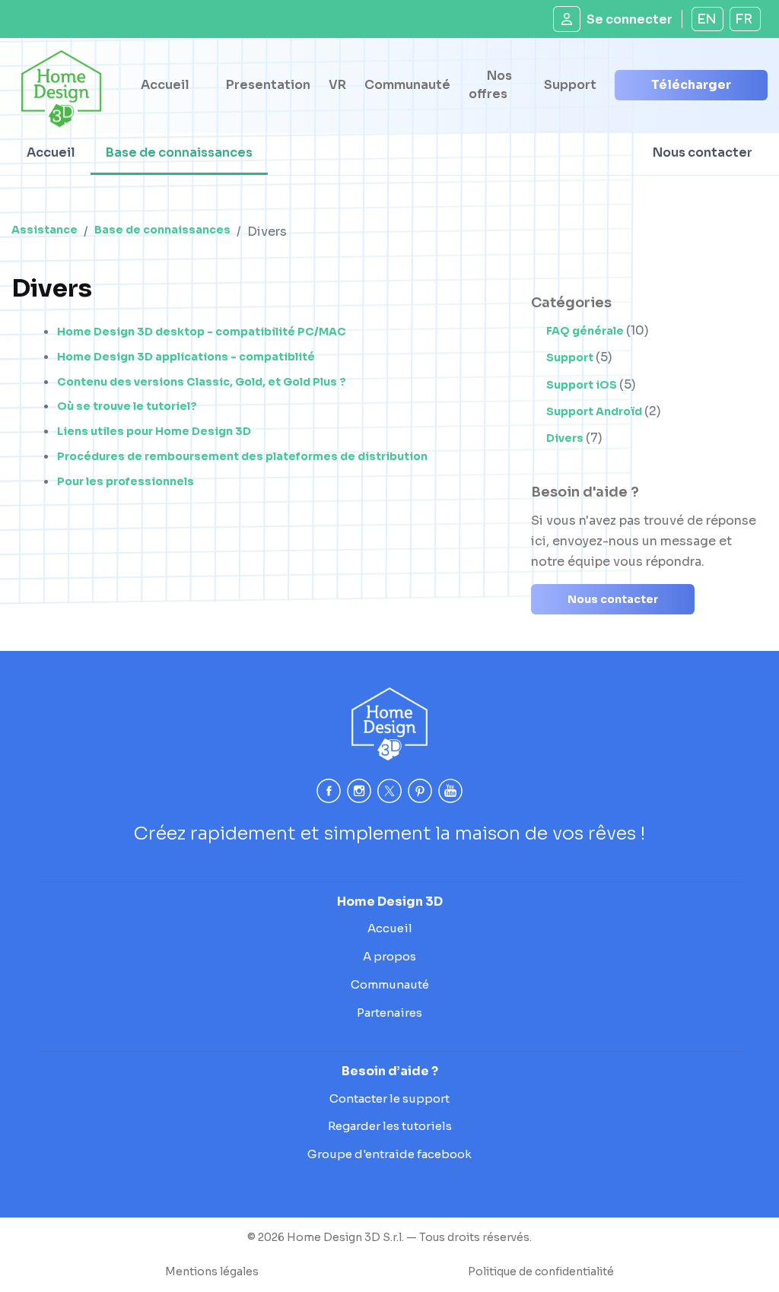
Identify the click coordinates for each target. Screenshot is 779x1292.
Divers (566, 438)
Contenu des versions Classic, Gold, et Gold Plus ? (201, 382)
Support (570, 85)
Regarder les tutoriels (390, 1126)
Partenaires (389, 1012)
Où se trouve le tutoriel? (127, 406)
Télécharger (691, 85)
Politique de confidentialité (541, 1271)
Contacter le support (389, 1098)
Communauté (407, 85)
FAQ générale (586, 331)
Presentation (268, 85)
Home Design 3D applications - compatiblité (186, 356)
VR (337, 85)
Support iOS (582, 385)
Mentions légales (212, 1271)
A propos (389, 956)
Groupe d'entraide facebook (389, 1154)
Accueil (165, 85)
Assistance (44, 229)
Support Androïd (595, 411)
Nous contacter (702, 152)
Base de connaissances (179, 152)
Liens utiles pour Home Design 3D (154, 431)
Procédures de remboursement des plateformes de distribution (242, 456)
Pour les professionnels (125, 481)
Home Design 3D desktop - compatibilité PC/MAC (201, 331)
